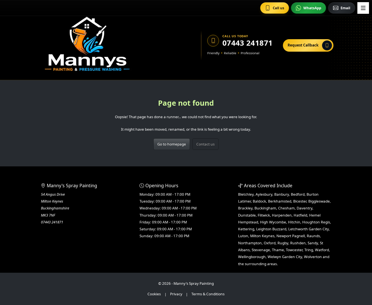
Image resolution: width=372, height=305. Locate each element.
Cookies (154, 294)
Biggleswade (319, 201)
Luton (243, 235)
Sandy (313, 242)
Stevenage (261, 249)
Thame (278, 249)
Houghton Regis (316, 222)
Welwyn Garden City (285, 256)
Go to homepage (171, 144)
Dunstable (247, 215)
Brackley (245, 208)
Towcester (294, 249)
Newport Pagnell (290, 235)
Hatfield (300, 215)
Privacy (176, 294)
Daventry (304, 208)
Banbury (281, 194)
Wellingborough (252, 256)
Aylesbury (264, 194)
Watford (322, 249)
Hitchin (294, 222)
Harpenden (282, 215)
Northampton (250, 242)
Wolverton (313, 256)
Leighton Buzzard (271, 228)
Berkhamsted (279, 201)
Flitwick (264, 215)
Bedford (298, 194)
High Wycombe (273, 222)
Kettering (246, 228)
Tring (308, 249)
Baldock (259, 201)
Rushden (298, 242)
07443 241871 (247, 43)
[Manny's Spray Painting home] (107, 45)
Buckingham (265, 208)
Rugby (282, 242)
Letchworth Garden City (308, 228)
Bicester (299, 201)
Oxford (270, 242)
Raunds (313, 235)
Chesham (286, 208)
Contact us (205, 144)
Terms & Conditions (208, 294)
